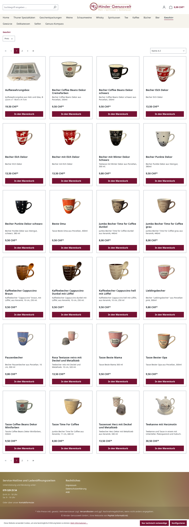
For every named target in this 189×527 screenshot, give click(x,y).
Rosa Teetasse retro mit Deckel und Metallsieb (67, 359)
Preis (7, 38)
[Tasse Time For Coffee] (71, 407)
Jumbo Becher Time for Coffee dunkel (117, 225)
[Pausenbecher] (24, 340)
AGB (68, 492)
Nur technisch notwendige (154, 523)
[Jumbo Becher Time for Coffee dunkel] (118, 206)
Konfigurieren (178, 523)
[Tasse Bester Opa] (165, 340)
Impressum (71, 485)
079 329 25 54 (10, 490)
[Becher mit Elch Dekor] (71, 139)
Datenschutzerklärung (76, 488)
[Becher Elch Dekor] (165, 72)
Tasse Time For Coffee (65, 424)
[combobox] (27, 7)
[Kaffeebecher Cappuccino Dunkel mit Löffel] (71, 273)
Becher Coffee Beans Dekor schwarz (116, 91)
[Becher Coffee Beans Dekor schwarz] (118, 72)
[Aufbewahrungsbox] (24, 72)
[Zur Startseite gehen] (110, 6)
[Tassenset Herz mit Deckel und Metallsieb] (118, 407)
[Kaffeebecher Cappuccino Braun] (24, 273)
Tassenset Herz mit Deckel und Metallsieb (115, 426)
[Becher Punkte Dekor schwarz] (24, 206)
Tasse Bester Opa (156, 357)
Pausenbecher (14, 357)
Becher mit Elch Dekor (66, 156)
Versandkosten (87, 511)
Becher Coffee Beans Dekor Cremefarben (69, 91)
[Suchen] (55, 7)
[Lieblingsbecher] (165, 273)
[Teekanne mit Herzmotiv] (165, 407)
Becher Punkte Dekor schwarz (23, 223)
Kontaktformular (26, 502)
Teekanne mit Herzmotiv (161, 424)
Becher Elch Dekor (157, 90)
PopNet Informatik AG (118, 515)
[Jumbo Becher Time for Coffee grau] (165, 206)
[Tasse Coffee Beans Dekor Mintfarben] (24, 407)
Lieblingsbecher (155, 290)
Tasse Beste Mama (110, 357)
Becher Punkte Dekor (159, 156)
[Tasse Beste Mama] (118, 340)
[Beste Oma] (71, 206)
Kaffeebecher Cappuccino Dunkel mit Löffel (68, 292)
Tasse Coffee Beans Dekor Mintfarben (21, 426)
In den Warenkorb (24, 114)
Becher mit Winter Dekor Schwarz (114, 158)
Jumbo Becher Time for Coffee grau (164, 225)
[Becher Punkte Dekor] (165, 139)
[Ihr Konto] (164, 7)
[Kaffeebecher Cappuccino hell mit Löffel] (118, 273)
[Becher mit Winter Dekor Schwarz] (118, 139)
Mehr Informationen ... (79, 523)
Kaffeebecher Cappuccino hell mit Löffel (117, 292)
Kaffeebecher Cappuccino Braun (21, 292)
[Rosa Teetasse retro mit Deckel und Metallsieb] (71, 340)
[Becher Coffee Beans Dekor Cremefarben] (71, 72)
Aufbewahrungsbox (17, 90)
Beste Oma (59, 223)
